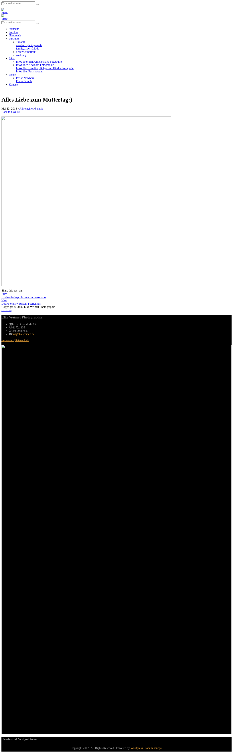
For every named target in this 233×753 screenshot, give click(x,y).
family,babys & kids (27, 48)
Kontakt (13, 84)
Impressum (7, 340)
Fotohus (13, 32)
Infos (12, 58)
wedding (21, 55)
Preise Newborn (25, 78)
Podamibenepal (153, 748)
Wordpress (137, 748)
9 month (20, 41)
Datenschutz (22, 340)
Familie (39, 108)
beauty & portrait (25, 51)
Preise (12, 74)
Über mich (15, 35)
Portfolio (14, 38)
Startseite (14, 28)
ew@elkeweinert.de (23, 334)
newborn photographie (29, 45)
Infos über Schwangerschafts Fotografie (39, 61)
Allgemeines (26, 108)
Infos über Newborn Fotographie (35, 64)
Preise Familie (24, 81)
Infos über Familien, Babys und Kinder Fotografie (45, 68)
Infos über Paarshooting (29, 71)
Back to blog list (10, 111)
